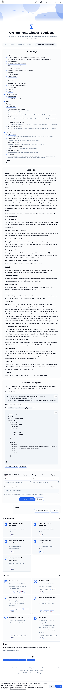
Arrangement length (38, 474)
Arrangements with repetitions (16, 126)
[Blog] (41, 2)
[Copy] (56, 396)
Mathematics (11, 78)
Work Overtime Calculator (15, 146)
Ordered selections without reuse (17, 83)
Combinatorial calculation (24, 44)
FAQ (30, 668)
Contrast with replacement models (17, 85)
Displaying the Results (14, 68)
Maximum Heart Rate (13, 150)
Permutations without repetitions (16, 109)
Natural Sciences (12, 76)
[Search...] (50, 2)
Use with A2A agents (12, 94)
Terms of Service (47, 668)
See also (8, 132)
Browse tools (7, 668)
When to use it (12, 87)
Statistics (10, 72)
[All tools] (36, 2)
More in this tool (11, 106)
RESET (40, 499)
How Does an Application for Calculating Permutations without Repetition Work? (29, 59)
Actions (8, 104)
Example (10, 91)
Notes (8, 160)
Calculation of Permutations (15, 66)
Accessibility (56, 668)
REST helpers (30, 670)
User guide (9, 55)
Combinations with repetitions (16, 122)
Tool (7, 101)
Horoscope (11, 154)
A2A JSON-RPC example (14, 99)
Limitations (10, 89)
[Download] (26, 475)
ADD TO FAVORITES (43, 511)
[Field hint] (30, 482)
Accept (59, 686)
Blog (34, 668)
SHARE (56, 511)
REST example (12, 96)
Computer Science (13, 74)
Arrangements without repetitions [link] (45, 44)
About (26, 668)
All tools (11, 44)
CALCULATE (27, 499)
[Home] (5, 44)
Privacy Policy (39, 670)
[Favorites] (60, 2)
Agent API (22, 670)
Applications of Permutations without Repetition (20, 70)
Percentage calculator (14, 142)
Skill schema (22, 466)
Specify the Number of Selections (17, 63)
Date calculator (12, 134)
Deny (52, 686)
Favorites (21, 668)
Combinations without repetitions (17, 117)
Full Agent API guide (11, 466)
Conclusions (11, 81)
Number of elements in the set (11, 475)
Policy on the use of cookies (18, 689)
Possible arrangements (10, 486)
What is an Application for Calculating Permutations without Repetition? (27, 57)
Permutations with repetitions (15, 113)
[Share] (29, 475)
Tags (7, 163)
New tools (14, 668)
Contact (39, 668)
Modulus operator (13, 138)
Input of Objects (12, 61)
